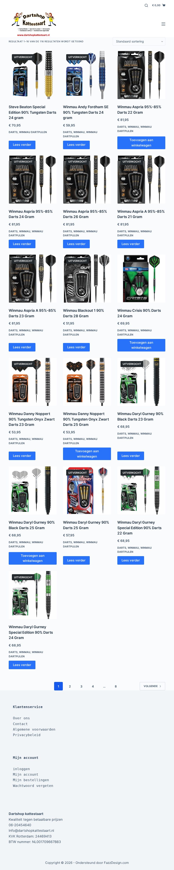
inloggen (21, 769)
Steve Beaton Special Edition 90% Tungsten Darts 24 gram (32, 112)
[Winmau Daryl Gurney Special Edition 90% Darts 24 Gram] (33, 595)
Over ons (21, 718)
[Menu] (163, 24)
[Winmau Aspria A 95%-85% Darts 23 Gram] (33, 279)
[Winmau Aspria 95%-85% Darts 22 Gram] (141, 75)
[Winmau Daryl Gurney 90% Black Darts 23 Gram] (141, 382)
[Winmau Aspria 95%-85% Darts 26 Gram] (87, 180)
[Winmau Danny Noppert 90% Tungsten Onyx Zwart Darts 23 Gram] (33, 382)
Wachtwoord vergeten (33, 786)
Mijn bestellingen (31, 780)
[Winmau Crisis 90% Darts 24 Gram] (141, 279)
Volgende (151, 686)
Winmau (79, 132)
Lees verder (22, 145)
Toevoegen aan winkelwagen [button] (141, 142)
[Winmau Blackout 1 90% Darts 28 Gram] (87, 279)
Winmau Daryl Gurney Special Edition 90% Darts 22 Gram (139, 527)
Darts (13, 132)
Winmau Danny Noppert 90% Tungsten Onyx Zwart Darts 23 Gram (32, 419)
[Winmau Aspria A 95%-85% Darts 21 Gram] (141, 180)
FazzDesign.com (116, 863)
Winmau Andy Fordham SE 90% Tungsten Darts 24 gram (85, 112)
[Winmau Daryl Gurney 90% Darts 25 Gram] (87, 490)
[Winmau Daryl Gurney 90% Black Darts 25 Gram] (33, 490)
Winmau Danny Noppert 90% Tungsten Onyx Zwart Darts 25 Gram (86, 419)
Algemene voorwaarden (34, 729)
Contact (20, 724)
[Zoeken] (146, 5)
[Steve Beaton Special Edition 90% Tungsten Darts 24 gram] (33, 75)
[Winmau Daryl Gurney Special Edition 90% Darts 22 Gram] (141, 490)
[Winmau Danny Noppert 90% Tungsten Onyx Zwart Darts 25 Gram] (87, 382)
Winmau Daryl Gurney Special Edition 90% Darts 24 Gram (31, 632)
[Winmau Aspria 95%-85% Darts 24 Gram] (33, 180)
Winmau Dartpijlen (33, 132)
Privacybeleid (27, 735)
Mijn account (25, 774)
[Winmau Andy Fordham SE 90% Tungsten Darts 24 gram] (87, 75)
